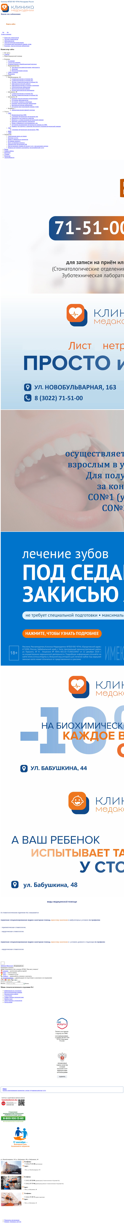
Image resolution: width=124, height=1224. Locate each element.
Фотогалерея (8, 1002)
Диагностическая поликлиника (14, 42)
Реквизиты (11, 74)
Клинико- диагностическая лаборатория (16, 46)
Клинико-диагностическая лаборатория (24, 103)
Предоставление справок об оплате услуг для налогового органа (28, 146)
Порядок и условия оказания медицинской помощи (28, 120)
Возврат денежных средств (12, 1221)
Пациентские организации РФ (17, 144)
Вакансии (7, 156)
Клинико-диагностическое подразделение (25, 98)
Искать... (3, 983)
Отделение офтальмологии (20, 100)
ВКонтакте (9, 966)
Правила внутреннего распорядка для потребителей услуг (26, 147)
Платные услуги (13, 138)
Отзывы (6, 154)
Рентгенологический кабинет (21, 88)
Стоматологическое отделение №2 (22, 93)
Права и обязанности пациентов (18, 139)
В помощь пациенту (14, 141)
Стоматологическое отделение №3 (22, 80)
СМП (9, 133)
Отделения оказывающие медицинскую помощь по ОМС (29, 124)
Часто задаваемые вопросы (16, 143)
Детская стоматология (11, 39)
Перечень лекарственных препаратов (23, 121)
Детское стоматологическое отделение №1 (25, 82)
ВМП (9, 131)
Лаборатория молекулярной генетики (23, 110)
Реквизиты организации (11, 1220)
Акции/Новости (9, 157)
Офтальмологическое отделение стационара (25, 85)
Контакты (7, 152)
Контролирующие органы (20, 70)
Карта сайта (10, 24)
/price (4, 974)
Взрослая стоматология (11, 37)
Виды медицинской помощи (13, 992)
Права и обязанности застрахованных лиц (25, 123)
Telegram (3, 966)
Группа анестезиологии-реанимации (23, 90)
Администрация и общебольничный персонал (22, 64)
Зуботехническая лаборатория (21, 87)
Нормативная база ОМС (19, 115)
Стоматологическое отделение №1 (22, 79)
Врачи (6, 149)
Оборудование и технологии (13, 1000)
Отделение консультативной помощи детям (17, 44)
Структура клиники (14, 62)
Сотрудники (8, 995)
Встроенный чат (18, 966)
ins (3, 32)
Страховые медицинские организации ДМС (25, 129)
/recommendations (8, 978)
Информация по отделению (13, 990)
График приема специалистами (14, 997)
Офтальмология (9, 41)
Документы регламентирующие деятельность (26, 67)
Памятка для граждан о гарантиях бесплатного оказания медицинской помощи (36, 126)
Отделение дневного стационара (22, 102)
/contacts (5, 976)
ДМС (9, 128)
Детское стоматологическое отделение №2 (25, 95)
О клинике (11, 61)
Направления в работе (11, 994)
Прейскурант (8, 999)
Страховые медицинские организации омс (25, 116)
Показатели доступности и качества (23, 118)
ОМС (9, 113)
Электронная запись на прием (17, 136)
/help (4, 972)
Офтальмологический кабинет (21, 84)
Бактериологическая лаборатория (22, 105)
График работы (9, 151)
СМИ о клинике (13, 72)
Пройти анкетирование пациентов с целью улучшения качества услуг (24, 1089)
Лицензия (15, 69)
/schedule (5, 971)
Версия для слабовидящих (11, 14)
